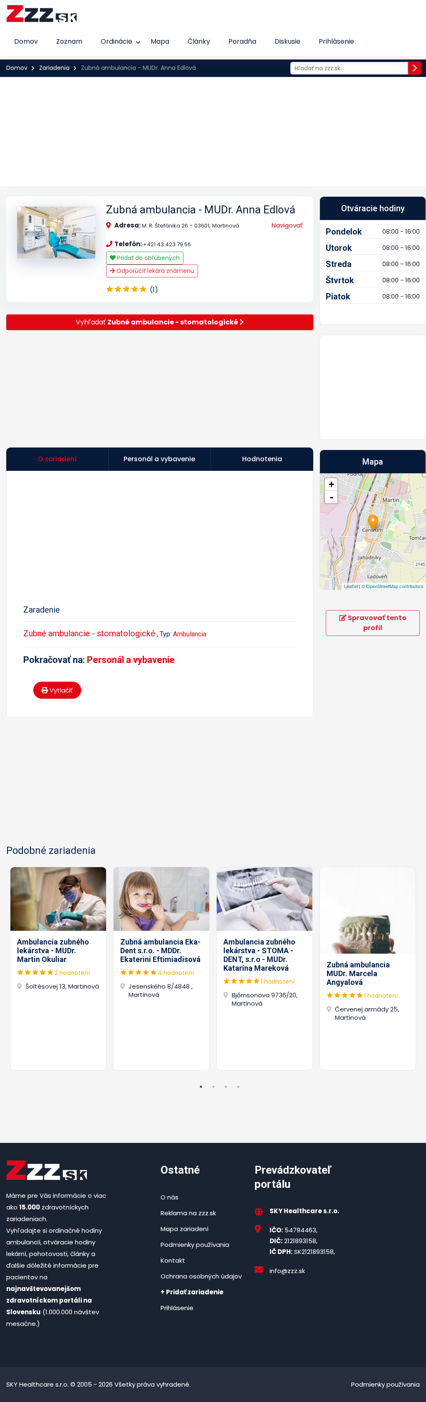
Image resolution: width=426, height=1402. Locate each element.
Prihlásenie (336, 41)
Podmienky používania (195, 1244)
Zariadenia (54, 68)
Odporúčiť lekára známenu (154, 271)
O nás (169, 1197)
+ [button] (331, 484)
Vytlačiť (60, 690)
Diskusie (287, 41)
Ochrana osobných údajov (201, 1276)
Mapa (160, 41)
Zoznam (69, 41)
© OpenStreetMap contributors (393, 586)
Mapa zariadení (184, 1228)
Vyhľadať (157, 322)
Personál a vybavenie (131, 660)
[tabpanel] (58, 968)
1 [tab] (201, 1087)
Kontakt (173, 1260)
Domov (26, 41)
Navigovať (287, 225)
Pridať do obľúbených (148, 258)
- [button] (331, 497)
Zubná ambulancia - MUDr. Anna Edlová (200, 209)
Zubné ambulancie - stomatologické (89, 633)
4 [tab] (238, 1087)
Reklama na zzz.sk (188, 1213)
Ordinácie (116, 41)
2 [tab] (213, 1087)
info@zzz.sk (287, 1270)
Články (199, 41)
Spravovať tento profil (376, 623)
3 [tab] (226, 1087)
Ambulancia (189, 634)
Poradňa (242, 41)
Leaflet (351, 586)
